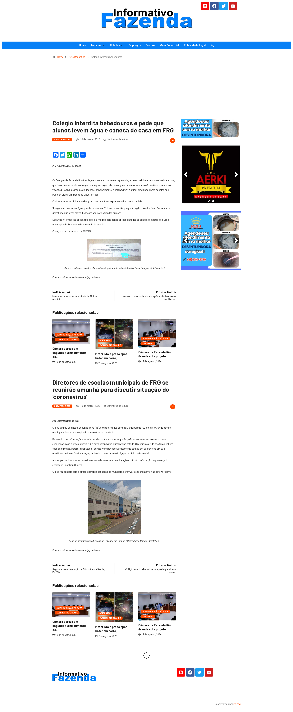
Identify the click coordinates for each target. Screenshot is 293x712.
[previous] (185, 174)
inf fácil (237, 704)
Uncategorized (77, 57)
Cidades (115, 45)
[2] (213, 201)
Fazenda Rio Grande (67, 340)
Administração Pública (69, 335)
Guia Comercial (169, 45)
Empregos (135, 45)
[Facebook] (214, 6)
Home (82, 45)
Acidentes (105, 340)
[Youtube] (233, 6)
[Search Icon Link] (212, 45)
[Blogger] (205, 6)
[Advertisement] (146, 90)
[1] (211, 135)
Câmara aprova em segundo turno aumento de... (69, 353)
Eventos (150, 45)
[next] (236, 174)
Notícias (96, 45)
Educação (148, 343)
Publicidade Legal (195, 45)
